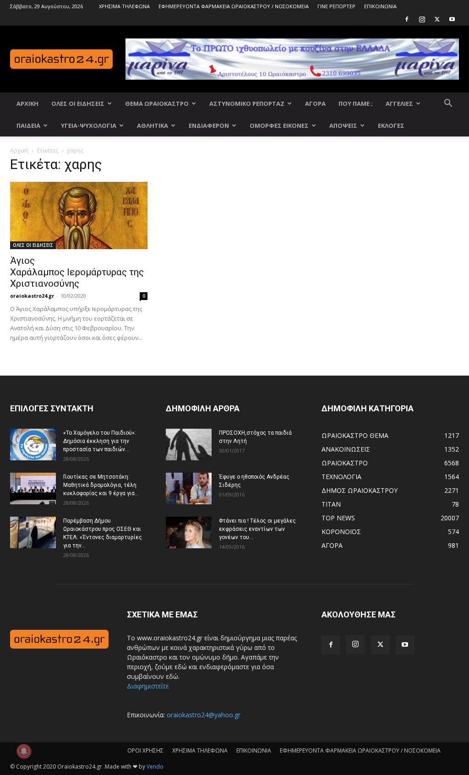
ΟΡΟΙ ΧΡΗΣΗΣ (145, 750)
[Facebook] (407, 19)
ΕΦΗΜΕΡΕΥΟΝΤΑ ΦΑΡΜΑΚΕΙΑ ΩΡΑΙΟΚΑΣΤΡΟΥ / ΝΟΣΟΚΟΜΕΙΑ (233, 6)
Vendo (155, 766)
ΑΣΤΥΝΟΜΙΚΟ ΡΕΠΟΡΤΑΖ (246, 103)
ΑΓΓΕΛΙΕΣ (399, 103)
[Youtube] (452, 19)
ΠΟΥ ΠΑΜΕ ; (355, 103)
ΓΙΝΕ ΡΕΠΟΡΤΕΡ (336, 6)
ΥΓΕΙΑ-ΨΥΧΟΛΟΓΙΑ (88, 125)
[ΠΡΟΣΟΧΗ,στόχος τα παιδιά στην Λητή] (189, 444)
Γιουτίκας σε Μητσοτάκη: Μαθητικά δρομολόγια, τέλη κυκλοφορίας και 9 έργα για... (101, 485)
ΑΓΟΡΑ (315, 103)
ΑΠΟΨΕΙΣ (343, 125)
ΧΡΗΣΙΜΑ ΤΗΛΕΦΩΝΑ (124, 6)
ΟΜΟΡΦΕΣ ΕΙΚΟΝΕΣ (279, 125)
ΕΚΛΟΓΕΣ (391, 125)
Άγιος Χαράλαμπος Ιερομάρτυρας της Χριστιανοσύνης (77, 272)
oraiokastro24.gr (32, 295)
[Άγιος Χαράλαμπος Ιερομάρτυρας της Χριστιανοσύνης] (78, 215)
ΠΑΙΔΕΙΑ (28, 125)
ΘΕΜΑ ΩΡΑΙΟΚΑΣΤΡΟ (157, 103)
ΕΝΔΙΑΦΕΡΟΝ (209, 125)
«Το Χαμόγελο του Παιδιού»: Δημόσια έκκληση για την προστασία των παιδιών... (99, 441)
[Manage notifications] (23, 751)
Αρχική (19, 150)
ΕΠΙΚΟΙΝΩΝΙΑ (380, 6)
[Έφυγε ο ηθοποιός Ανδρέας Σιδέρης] (189, 488)
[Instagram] (422, 19)
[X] (437, 19)
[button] (448, 104)
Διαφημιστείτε (148, 686)
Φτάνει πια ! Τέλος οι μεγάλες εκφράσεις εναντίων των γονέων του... (257, 529)
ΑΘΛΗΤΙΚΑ (152, 125)
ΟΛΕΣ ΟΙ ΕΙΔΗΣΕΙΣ (77, 103)
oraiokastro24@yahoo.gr (203, 714)
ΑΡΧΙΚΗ (27, 103)
